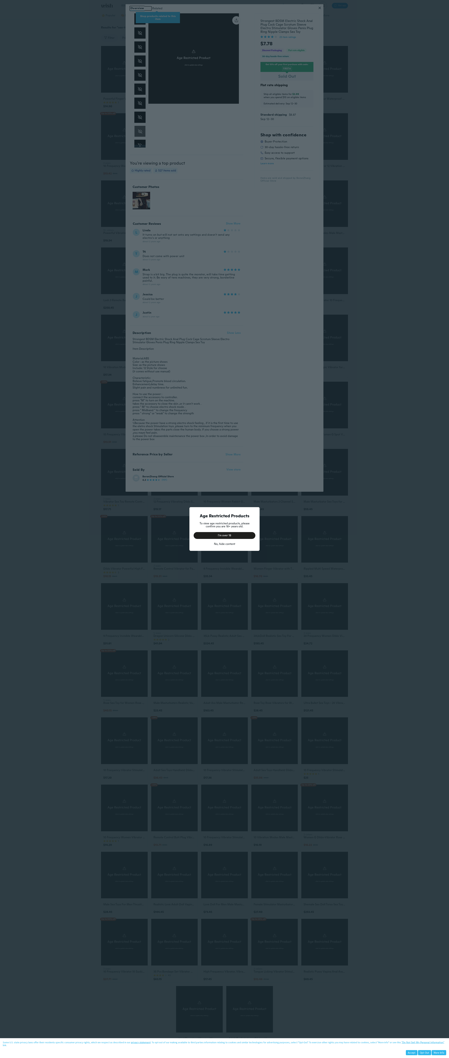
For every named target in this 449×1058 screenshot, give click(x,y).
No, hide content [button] (224, 544)
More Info (439, 1052)
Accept (412, 1052)
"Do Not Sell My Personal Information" (422, 1042)
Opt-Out (424, 1052)
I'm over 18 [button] (224, 535)
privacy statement (141, 1042)
